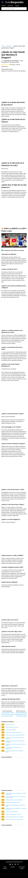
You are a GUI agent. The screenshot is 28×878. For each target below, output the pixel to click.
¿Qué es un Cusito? (10, 724)
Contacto (13, 867)
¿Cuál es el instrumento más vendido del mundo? (14, 751)
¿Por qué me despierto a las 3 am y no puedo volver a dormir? (15, 797)
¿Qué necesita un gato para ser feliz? (14, 732)
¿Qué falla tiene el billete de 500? (13, 802)
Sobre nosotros (5, 867)
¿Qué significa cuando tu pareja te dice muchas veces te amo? (16, 794)
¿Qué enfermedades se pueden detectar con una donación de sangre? (21, 714)
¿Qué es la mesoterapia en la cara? (13, 814)
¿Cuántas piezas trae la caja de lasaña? (14, 799)
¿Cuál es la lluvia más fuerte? (12, 727)
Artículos (3, 5)
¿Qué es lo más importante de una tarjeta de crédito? (15, 806)
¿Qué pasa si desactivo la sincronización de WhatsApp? (15, 741)
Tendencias (10, 5)
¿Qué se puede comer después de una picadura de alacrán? (16, 809)
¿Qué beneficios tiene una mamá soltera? (15, 816)
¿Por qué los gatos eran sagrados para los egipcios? (15, 738)
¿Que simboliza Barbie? (11, 729)
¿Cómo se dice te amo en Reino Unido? (14, 819)
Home (3, 46)
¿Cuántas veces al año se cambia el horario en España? (16, 745)
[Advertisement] (14, 27)
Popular (17, 5)
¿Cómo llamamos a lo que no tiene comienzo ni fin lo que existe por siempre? (7, 714)
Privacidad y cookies (22, 867)
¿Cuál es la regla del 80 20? (12, 811)
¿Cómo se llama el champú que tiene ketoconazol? (14, 748)
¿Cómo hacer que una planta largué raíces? (15, 735)
